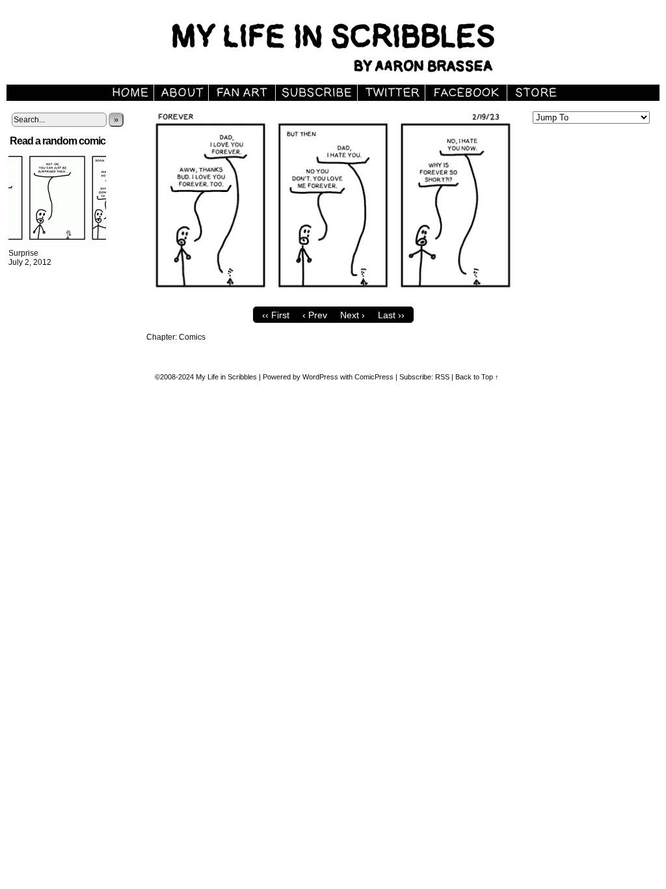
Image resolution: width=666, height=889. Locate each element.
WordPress (320, 377)
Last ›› (391, 315)
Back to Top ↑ (477, 377)
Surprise (23, 253)
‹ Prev (314, 315)
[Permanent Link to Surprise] (57, 244)
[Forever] (333, 297)
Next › (352, 315)
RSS (442, 377)
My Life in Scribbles (226, 377)
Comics (192, 337)
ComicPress (373, 377)
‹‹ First (275, 315)
